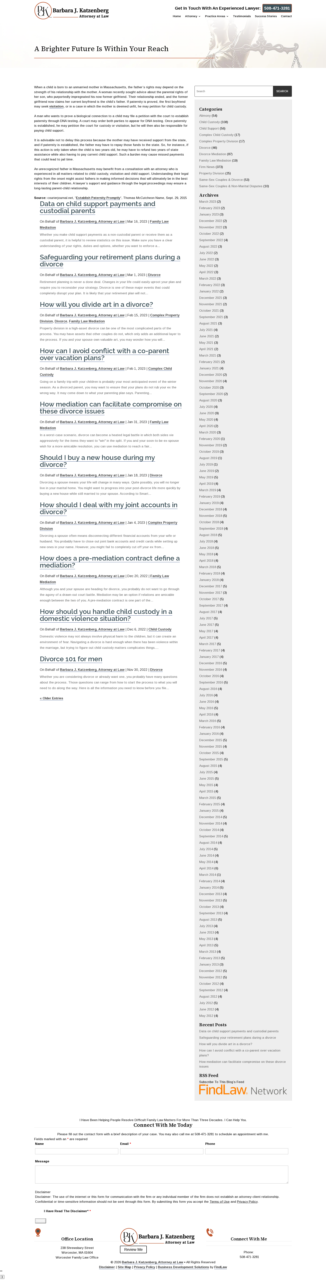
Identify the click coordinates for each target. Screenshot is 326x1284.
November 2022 (210, 227)
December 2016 (210, 663)
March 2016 (207, 721)
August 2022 (208, 246)
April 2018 (206, 560)
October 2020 (209, 387)
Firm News (207, 167)
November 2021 (210, 304)
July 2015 (206, 772)
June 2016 (206, 701)
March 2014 (207, 875)
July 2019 (206, 464)
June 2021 (206, 336)
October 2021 (209, 310)
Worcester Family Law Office (77, 1257)
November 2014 (210, 823)
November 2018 (210, 516)
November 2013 (210, 900)
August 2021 (208, 323)
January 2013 (209, 964)
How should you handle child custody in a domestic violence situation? (106, 614)
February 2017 (209, 650)
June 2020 (206, 413)
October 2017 (209, 599)
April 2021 (206, 349)
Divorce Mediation (212, 154)
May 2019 (206, 477)
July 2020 (206, 407)
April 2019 (206, 484)
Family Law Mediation (87, 321)
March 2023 (207, 201)
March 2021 (207, 355)
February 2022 (209, 285)
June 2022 (206, 259)
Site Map (124, 1267)
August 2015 (208, 766)
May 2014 (206, 862)
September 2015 (211, 759)
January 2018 (209, 580)
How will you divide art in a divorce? (96, 304)
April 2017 (206, 637)
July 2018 (206, 541)
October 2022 (209, 233)
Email (125, 1144)
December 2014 (210, 817)
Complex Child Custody (216, 135)
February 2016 (209, 727)
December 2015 (210, 740)
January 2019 (209, 503)
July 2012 (206, 1003)
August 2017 (208, 612)
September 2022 (211, 240)
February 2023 (209, 208)
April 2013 (206, 945)
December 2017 (210, 586)
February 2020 (209, 439)
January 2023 (209, 214)
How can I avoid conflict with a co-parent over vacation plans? (104, 354)
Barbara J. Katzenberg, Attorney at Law (92, 221)
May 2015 (206, 785)
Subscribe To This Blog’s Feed (221, 1082)
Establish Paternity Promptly (98, 198)
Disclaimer (43, 1192)
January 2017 (209, 657)
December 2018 (210, 509)
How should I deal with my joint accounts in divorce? (109, 508)
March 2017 (207, 644)
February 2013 (209, 958)
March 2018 (207, 567)
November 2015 (210, 746)
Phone (210, 1144)
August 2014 (208, 842)
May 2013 (206, 939)
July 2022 (206, 253)
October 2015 (209, 753)
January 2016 (209, 734)
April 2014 (206, 868)
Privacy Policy (247, 1201)
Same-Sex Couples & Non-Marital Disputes (230, 186)
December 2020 (210, 375)
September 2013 (211, 913)
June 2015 (206, 778)
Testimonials (242, 16)
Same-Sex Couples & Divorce (221, 180)
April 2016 (206, 714)
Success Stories (266, 16)
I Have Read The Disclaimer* (67, 1211)
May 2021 (206, 342)
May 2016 (206, 708)
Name (39, 1144)
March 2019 (207, 490)
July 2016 (206, 695)
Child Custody (159, 629)
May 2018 (206, 554)
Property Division (211, 173)
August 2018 (208, 535)
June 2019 (206, 471)
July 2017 (206, 618)
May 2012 (206, 1016)
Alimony (205, 115)
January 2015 (209, 810)
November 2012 (210, 977)
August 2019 (208, 458)
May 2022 (206, 266)
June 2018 (206, 548)
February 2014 (209, 881)
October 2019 (209, 451)
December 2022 (210, 221)
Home (177, 16)
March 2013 (207, 951)
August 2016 (208, 689)
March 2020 (207, 432)
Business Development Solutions (183, 1267)
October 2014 (209, 830)
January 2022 (209, 291)
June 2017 (206, 625)
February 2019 (209, 496)
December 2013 (210, 894)
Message (42, 1161)
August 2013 (208, 919)
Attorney (191, 16)
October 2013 (209, 907)
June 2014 (206, 855)
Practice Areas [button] (215, 16)
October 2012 (209, 984)
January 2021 (209, 368)
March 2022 (207, 278)
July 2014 (206, 849)
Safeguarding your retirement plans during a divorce (110, 260)
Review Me (133, 1249)
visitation (56, 106)
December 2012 (210, 971)
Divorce (154, 275)
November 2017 (210, 592)
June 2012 (206, 1009)
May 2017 (206, 631)
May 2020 (206, 419)
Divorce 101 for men (71, 659)
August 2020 (208, 400)
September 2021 (211, 317)
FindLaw (220, 1267)
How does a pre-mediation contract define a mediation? (110, 561)
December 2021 (210, 298)
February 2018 (209, 573)
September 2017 (211, 605)
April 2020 (206, 426)
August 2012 (208, 996)
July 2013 (206, 926)
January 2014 (209, 887)
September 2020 (211, 394)
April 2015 (206, 791)
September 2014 (211, 836)
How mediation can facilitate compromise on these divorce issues (111, 407)
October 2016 (209, 676)
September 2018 (211, 528)
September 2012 (211, 990)
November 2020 (210, 381)
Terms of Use (220, 1201)
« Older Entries (51, 698)
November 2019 (210, 445)
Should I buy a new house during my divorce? (97, 460)
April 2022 (206, 272)
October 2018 (209, 522)
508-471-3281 (277, 8)
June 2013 (206, 932)
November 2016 (210, 669)
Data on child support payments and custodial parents (97, 207)
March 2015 (207, 798)
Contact (286, 16)
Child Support (209, 128)
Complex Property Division (218, 141)
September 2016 (211, 682)
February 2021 (209, 362)
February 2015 (209, 804)
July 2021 (206, 330)
